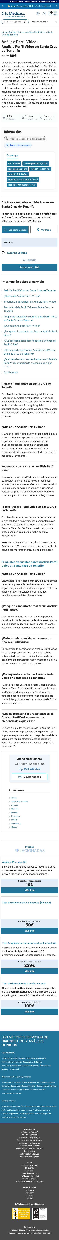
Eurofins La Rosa (17, 252)
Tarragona (15, 816)
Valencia (14, 805)
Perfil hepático (7, 1110)
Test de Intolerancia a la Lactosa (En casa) (26, 902)
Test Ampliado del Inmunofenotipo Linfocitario (29, 942)
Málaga (14, 827)
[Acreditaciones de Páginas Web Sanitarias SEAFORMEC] (21, 1214)
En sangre (12, 155)
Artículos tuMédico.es (29, 1154)
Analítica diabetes (27, 1114)
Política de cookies (30, 1179)
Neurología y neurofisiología (12, 1065)
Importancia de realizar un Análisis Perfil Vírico (30, 301)
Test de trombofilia (28, 1082)
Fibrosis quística (42, 1086)
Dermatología (41, 1058)
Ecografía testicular (9, 1090)
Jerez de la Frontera (19, 801)
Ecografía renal (23, 1090)
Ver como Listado (17, 229)
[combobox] (15, 21)
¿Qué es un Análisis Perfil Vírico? (22, 295)
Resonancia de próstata (11, 1086)
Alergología (6, 1058)
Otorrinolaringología (31, 1065)
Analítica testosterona (41, 1110)
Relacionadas (29, 849)
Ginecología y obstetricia (32, 1062)
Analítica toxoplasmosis (22, 1110)
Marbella (14, 809)
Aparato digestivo (18, 1058)
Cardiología (30, 1058)
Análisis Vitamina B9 (14, 862)
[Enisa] (39, 1214)
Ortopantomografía (27, 1086)
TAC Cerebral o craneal (46, 1082)
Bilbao (13, 798)
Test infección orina (48, 1106)
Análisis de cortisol (9, 1117)
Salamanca (16, 823)
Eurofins (8, 242)
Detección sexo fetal (38, 1090)
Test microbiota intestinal (31, 1106)
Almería (14, 812)
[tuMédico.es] (13, 13)
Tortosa (14, 820)
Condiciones (11, 372)
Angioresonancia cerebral (11, 1093)
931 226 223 (32, 768)
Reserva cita (29, 267)
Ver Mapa (46, 229)
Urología (5, 1069)
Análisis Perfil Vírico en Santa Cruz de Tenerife (30, 290)
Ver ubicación (29, 260)
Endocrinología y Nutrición (12, 1062)
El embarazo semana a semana (29, 1140)
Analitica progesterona (10, 1114)
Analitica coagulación (43, 1114)
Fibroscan (53, 1086)
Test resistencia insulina (11, 1106)
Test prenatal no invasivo (11, 1082)
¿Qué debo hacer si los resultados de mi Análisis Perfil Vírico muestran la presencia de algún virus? (30, 363)
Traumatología (45, 1065)
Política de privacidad (29, 1176)
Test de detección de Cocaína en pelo (24, 983)
